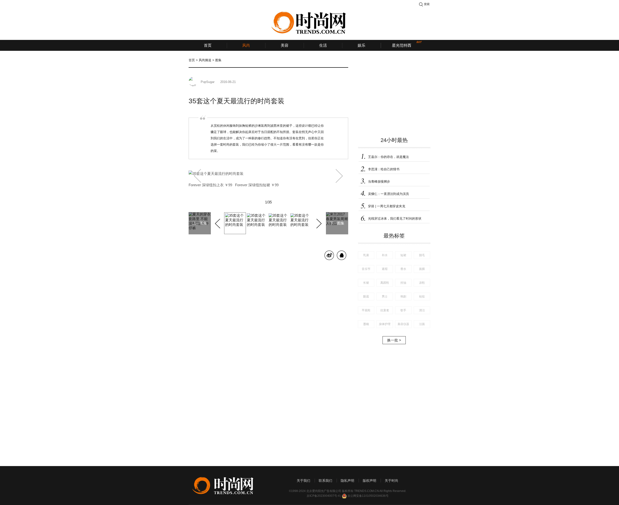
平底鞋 (366, 310)
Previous (218, 223)
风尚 (246, 45)
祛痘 (422, 296)
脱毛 (422, 255)
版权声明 (369, 481)
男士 (385, 296)
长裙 (366, 282)
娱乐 (361, 45)
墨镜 (366, 324)
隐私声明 (347, 481)
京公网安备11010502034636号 (368, 496)
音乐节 (366, 269)
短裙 (403, 255)
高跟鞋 (384, 282)
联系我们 (325, 481)
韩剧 (403, 296)
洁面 (422, 324)
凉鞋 (422, 282)
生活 (323, 45)
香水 (403, 269)
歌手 (403, 310)
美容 (284, 45)
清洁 (422, 310)
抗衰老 (384, 310)
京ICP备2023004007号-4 (323, 496)
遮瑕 (385, 269)
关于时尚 (391, 481)
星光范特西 (401, 45)
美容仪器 (403, 324)
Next (318, 223)
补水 (385, 255)
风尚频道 (205, 60)
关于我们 (303, 481)
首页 (208, 45)
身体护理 (385, 324)
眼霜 (366, 296)
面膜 (422, 269)
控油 (403, 282)
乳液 (366, 255)
